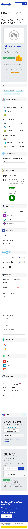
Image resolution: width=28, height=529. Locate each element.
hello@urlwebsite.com (11, 512)
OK (14, 527)
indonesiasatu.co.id (13, 46)
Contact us (6, 516)
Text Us (5, 506)
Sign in (19, 4)
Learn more (8, 524)
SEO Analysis (19, 90)
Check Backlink (8, 93)
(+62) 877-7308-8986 (10, 508)
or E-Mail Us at (7, 510)
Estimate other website (9, 90)
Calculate (21, 468)
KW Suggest (17, 93)
